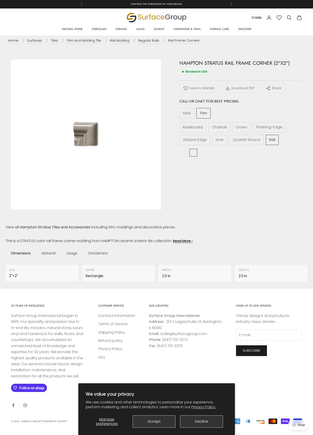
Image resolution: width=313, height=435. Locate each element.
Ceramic (121, 29)
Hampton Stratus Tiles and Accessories (55, 227)
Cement (159, 29)
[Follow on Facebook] (13, 405)
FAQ (101, 357)
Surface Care (219, 29)
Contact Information (116, 315)
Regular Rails (148, 40)
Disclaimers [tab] (98, 253)
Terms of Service (113, 324)
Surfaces (34, 40)
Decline (201, 421)
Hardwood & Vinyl (187, 29)
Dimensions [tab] (21, 253)
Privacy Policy (110, 348)
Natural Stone (72, 29)
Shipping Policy (111, 332)
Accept (154, 421)
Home (13, 40)
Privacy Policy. (203, 407)
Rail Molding (119, 40)
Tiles (54, 40)
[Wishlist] (279, 17)
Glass (140, 29)
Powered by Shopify (54, 421)
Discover (244, 29)
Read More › (182, 241)
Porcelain (99, 29)
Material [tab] (48, 253)
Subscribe (251, 350)
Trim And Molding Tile (84, 40)
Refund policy (110, 340)
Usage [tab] (71, 253)
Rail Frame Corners (184, 40)
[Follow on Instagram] (25, 405)
